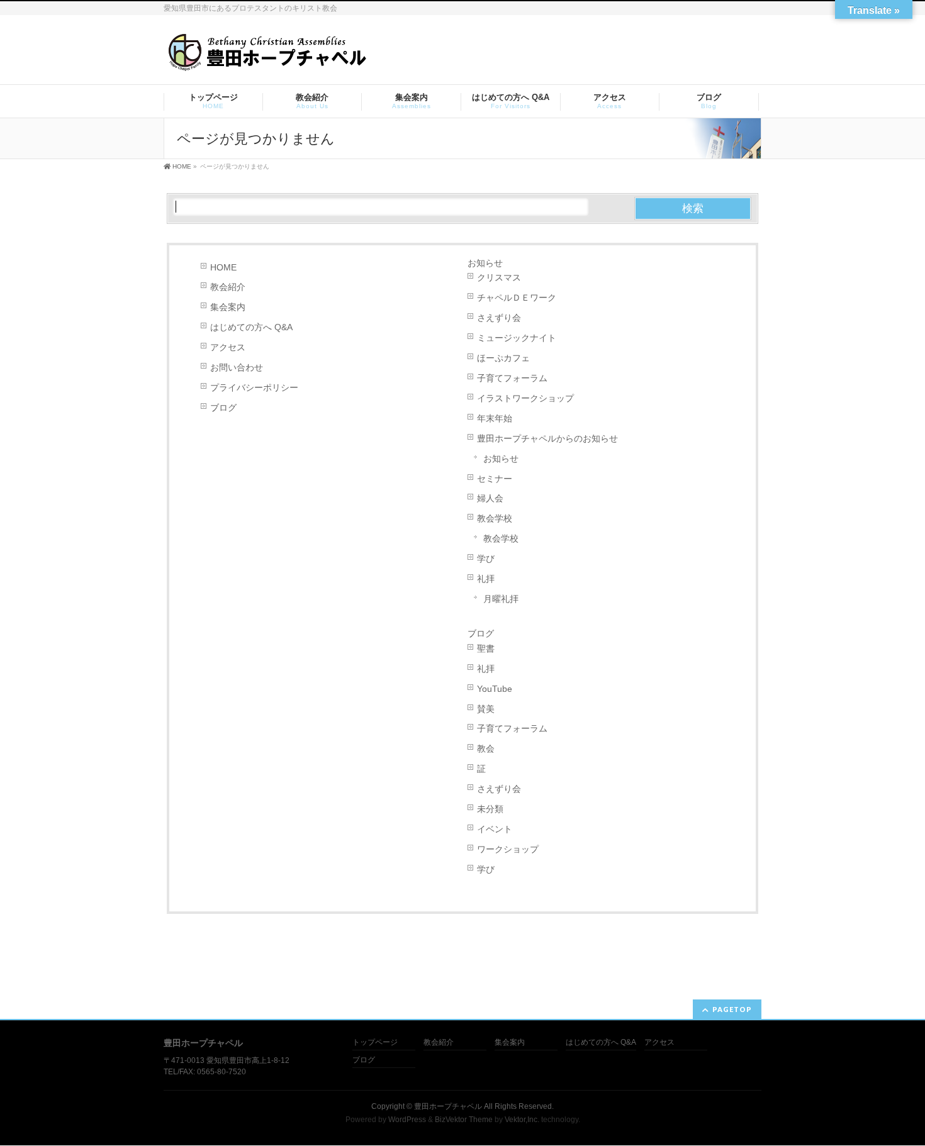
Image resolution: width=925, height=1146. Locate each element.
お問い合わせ (236, 367)
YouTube (494, 689)
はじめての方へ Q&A (251, 327)
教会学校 (494, 518)
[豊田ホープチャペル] (267, 57)
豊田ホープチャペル (448, 1106)
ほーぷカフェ (503, 358)
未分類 (490, 809)
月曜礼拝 (501, 599)
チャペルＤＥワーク (516, 297)
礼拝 (486, 579)
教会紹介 (227, 287)
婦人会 (490, 498)
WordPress (407, 1119)
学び (486, 559)
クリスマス (499, 277)
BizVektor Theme (464, 1119)
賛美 (486, 709)
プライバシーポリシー (254, 387)
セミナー (494, 479)
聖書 (486, 648)
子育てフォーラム (512, 378)
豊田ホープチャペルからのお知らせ (547, 438)
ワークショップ (508, 849)
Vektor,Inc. (522, 1119)
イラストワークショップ (525, 398)
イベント (494, 829)
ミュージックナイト (516, 338)
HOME (223, 267)
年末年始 (494, 418)
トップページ (375, 1042)
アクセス (227, 347)
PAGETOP (732, 1009)
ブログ (223, 408)
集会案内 (227, 307)
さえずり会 (499, 318)
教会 (486, 748)
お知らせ (485, 263)
